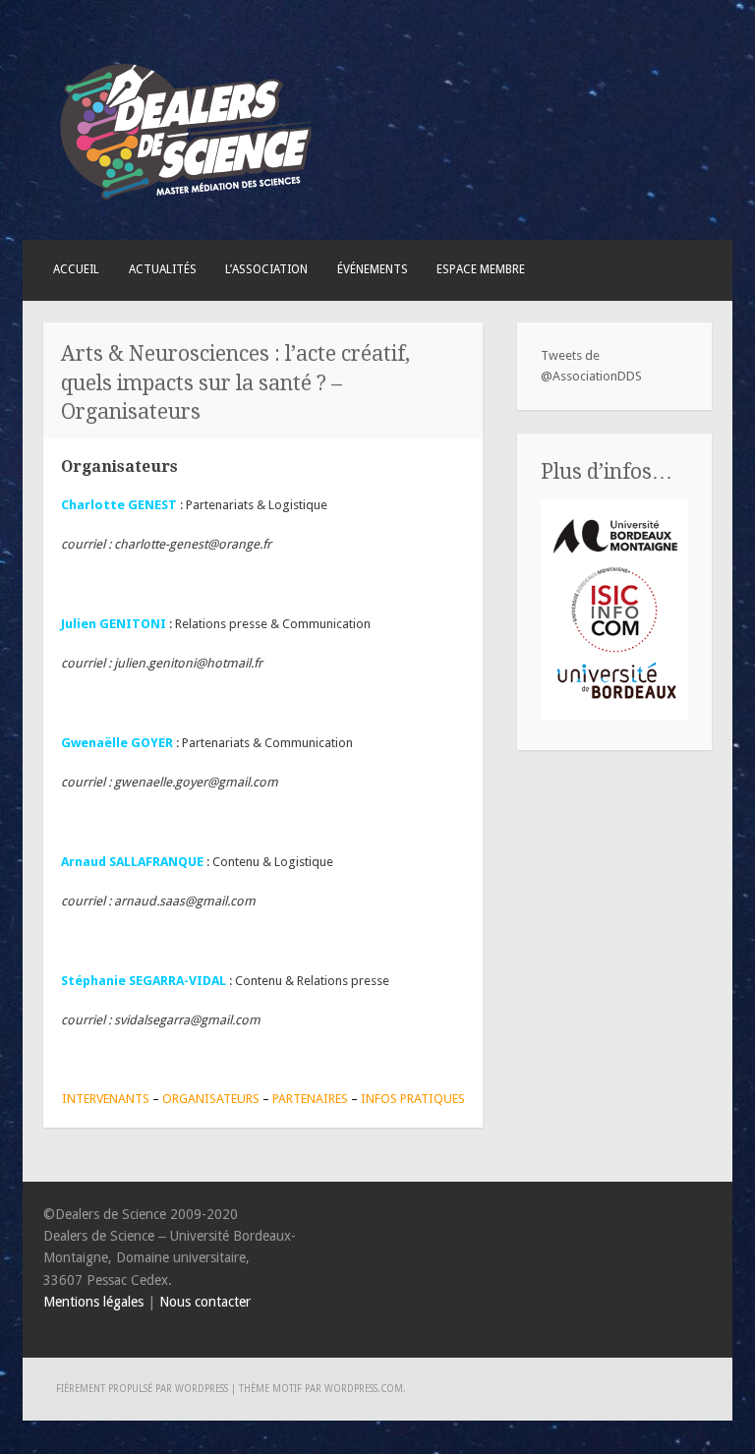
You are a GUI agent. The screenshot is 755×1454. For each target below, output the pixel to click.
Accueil (76, 269)
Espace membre (480, 269)
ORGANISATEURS (212, 1098)
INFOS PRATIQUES (413, 1098)
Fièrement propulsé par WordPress (142, 1388)
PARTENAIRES (310, 1098)
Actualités (163, 269)
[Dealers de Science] (186, 205)
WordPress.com (363, 1388)
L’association (266, 269)
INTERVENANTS (105, 1098)
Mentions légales (93, 1301)
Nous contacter (205, 1301)
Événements (372, 269)
